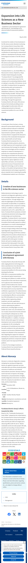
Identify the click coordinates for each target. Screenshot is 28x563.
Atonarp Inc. (10, 403)
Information (11, 540)
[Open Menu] (24, 3)
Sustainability (19, 534)
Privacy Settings (13, 553)
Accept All (13, 559)
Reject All (13, 556)
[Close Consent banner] (24, 542)
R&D (22, 531)
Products (15, 531)
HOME (2, 522)
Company (7, 531)
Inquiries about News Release (11, 471)
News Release (8, 522)
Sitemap (17, 540)
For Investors (8, 534)
